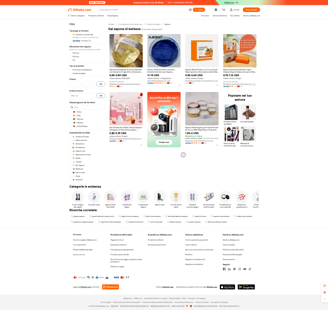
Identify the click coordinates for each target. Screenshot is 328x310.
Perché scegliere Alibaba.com (85, 240)
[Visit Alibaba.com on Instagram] (239, 269)
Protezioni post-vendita (119, 254)
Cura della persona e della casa (130, 24)
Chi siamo (77, 234)
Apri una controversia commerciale (199, 250)
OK (101, 84)
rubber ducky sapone (244, 216)
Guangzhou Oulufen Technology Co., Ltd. (201, 81)
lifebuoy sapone (175, 222)
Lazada (164, 298)
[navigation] (87, 102)
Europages (201, 298)
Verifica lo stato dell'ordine (233, 250)
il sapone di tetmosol (135, 222)
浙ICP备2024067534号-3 (229, 306)
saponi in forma (200, 216)
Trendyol (191, 298)
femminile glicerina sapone (178, 216)
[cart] (224, 10)
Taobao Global (174, 298)
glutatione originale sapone (83, 222)
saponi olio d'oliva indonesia (111, 222)
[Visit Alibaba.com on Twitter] (234, 269)
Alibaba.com (212, 287)
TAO (184, 298)
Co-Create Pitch (79, 245)
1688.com (138, 298)
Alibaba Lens (85, 287)
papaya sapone (79, 216)
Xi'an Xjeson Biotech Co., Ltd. (158, 81)
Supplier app (167, 287)
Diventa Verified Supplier (232, 254)
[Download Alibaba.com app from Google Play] (246, 286)
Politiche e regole (117, 267)
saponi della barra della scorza (103, 216)
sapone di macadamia (221, 216)
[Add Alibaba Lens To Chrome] (110, 286)
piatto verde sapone (153, 216)
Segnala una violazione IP (195, 259)
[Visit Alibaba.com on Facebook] (224, 269)
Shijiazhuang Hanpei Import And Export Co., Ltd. (126, 84)
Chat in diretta (191, 245)
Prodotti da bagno (153, 24)
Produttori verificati (155, 240)
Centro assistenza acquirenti (196, 240)
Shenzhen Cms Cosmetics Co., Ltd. (199, 141)
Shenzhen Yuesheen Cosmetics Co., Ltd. (239, 84)
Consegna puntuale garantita (122, 250)
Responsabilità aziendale (83, 250)
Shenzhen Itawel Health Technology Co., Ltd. (126, 139)
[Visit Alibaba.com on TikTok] (249, 269)
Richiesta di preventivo (157, 245)
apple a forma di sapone (130, 216)
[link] (324, 285)
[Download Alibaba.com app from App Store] (227, 286)
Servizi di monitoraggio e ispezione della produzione (126, 260)
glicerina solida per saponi (217, 222)
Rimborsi (188, 254)
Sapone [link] (167, 24)
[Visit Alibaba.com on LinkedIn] (229, 269)
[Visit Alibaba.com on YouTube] (244, 269)
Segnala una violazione (194, 264)
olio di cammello (156, 222)
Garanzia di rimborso (118, 245)
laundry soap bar (195, 222)
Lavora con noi (79, 254)
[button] (190, 9)
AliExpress (127, 298)
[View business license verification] (187, 306)
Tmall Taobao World (151, 298)
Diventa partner (229, 259)
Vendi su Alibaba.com (231, 240)
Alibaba (111, 24)
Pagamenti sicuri (117, 240)
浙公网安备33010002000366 (206, 306)
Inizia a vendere (229, 245)
